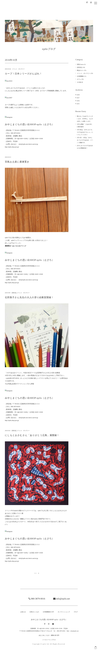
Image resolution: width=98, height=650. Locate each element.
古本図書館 (80, 76)
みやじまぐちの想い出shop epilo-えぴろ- (14, 8)
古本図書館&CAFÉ (59, 11)
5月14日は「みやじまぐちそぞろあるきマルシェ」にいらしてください (85, 132)
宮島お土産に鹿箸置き (17, 162)
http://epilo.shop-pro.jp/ (12, 147)
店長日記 (14, 292)
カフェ (79, 79)
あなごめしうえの (44, 635)
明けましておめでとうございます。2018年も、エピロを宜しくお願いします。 (85, 118)
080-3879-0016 (38, 598)
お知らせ (30, 9)
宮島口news (80, 64)
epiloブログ (49, 49)
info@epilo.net (63, 598)
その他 (79, 82)
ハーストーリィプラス (49, 639)
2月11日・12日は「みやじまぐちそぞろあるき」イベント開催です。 (85, 140)
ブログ (89, 9)
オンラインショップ (76, 8)
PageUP (95, 648)
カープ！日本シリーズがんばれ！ (23, 73)
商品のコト (80, 70)
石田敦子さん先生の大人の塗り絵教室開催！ (29, 297)
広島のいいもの (43, 8)
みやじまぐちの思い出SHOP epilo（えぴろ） (49, 619)
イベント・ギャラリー (18, 69)
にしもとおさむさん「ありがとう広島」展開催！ (32, 435)
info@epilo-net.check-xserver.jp (28, 144)
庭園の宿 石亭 (55, 635)
